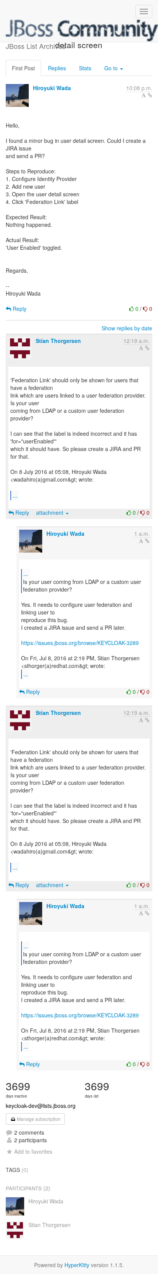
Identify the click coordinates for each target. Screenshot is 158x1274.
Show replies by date (127, 328)
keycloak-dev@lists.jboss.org (41, 1105)
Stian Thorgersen (58, 340)
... (15, 495)
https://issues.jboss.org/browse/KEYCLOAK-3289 (80, 643)
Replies (57, 68)
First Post (23, 68)
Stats (85, 68)
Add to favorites (33, 1151)
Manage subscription (38, 1119)
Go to (111, 68)
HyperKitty (76, 1265)
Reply (18, 308)
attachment (50, 512)
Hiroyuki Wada (52, 88)
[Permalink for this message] (150, 95)
